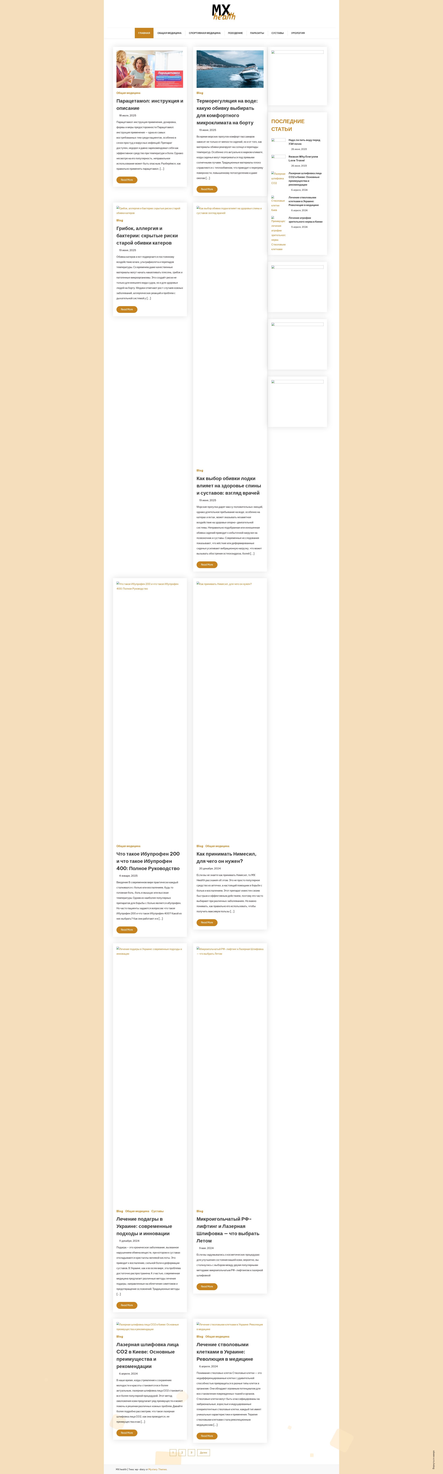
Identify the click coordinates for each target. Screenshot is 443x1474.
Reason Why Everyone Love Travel (303, 158)
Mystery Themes (157, 1469)
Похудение (235, 33)
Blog (200, 93)
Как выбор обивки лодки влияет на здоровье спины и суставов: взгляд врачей (229, 485)
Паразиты (257, 33)
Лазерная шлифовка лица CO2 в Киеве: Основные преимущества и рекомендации (305, 179)
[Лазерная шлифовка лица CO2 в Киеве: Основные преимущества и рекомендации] (278, 178)
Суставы (278, 33)
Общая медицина (169, 33)
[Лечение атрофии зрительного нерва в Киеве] (278, 233)
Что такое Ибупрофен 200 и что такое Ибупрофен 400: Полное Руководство (148, 861)
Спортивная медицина (205, 33)
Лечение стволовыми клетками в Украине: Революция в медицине (225, 1351)
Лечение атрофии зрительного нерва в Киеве (306, 219)
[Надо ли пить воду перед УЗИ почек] (278, 142)
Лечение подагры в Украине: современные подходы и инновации (144, 1226)
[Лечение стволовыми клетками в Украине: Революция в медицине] (278, 204)
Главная (144, 33)
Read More (127, 179)
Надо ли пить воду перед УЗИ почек (304, 141)
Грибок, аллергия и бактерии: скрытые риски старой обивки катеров (147, 235)
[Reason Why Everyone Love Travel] (278, 159)
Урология (298, 33)
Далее (203, 1452)
